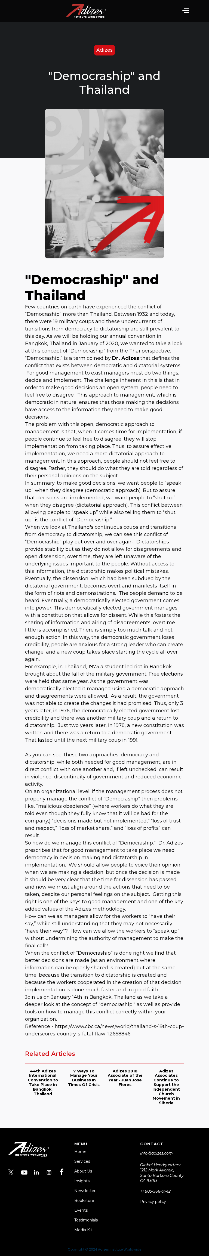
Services (82, 1161)
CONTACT (152, 1143)
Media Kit (83, 1230)
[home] (86, 11)
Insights (82, 1181)
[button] (185, 11)
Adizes (104, 50)
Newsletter (85, 1191)
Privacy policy (153, 1201)
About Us (83, 1171)
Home (80, 1151)
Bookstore (84, 1200)
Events (81, 1210)
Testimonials (86, 1220)
